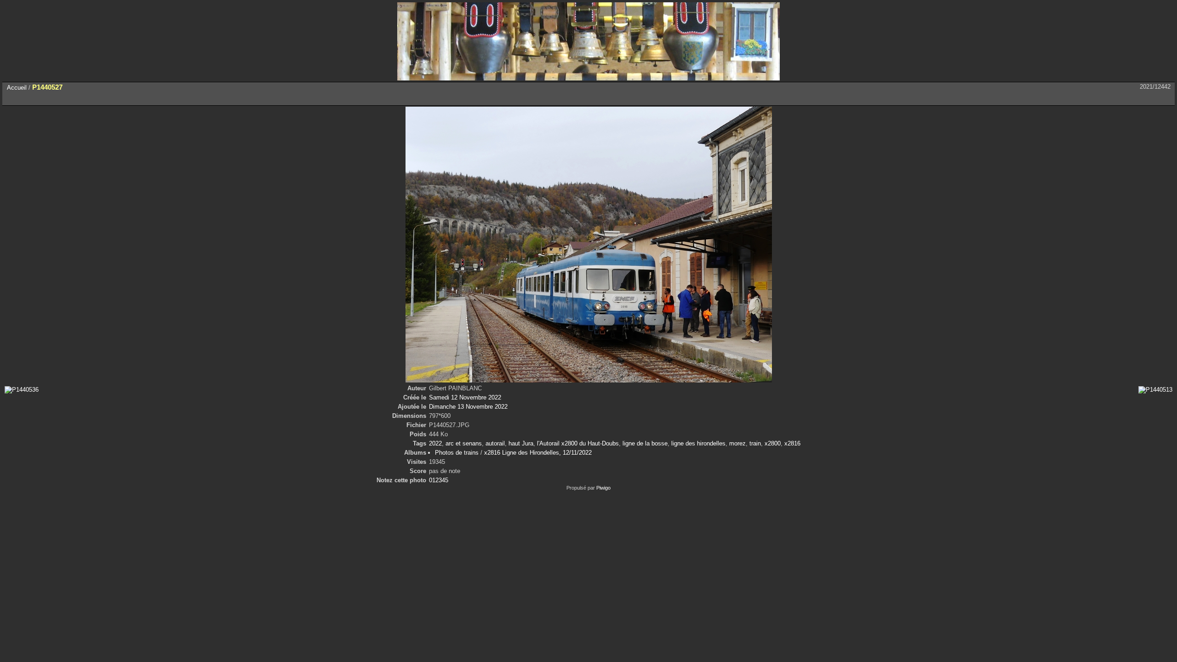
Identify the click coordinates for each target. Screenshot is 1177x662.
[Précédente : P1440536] (1145, 98)
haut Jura (521, 443)
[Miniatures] (1126, 98)
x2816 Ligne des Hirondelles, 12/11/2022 (538, 452)
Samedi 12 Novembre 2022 (465, 397)
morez (737, 443)
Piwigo (603, 488)
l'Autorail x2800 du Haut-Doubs (578, 443)
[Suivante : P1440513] (1165, 98)
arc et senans (464, 443)
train (755, 443)
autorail (495, 443)
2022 (435, 443)
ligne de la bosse (645, 443)
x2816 (792, 443)
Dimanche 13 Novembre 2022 (468, 406)
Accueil (17, 87)
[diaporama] (33, 98)
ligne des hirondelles (698, 443)
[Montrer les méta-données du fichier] (52, 98)
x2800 (773, 443)
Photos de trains (457, 452)
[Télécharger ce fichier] (71, 98)
